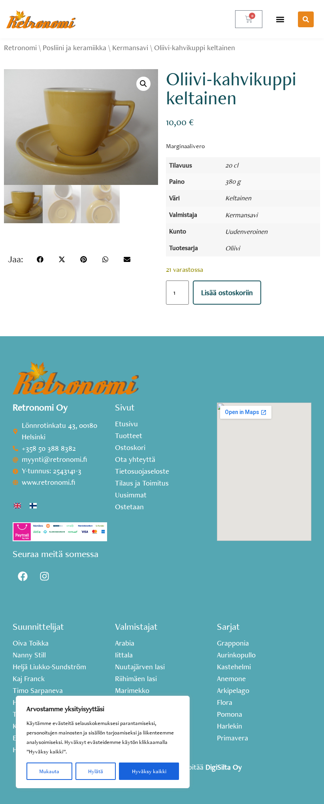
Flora (224, 702)
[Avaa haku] (306, 19)
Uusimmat (131, 495)
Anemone (231, 679)
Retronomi (20, 48)
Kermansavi (130, 48)
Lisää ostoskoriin (227, 292)
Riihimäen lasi (136, 679)
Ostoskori (130, 448)
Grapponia (233, 643)
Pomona (229, 714)
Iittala (124, 655)
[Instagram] (44, 576)
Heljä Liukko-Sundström (49, 667)
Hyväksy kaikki (149, 771)
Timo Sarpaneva (38, 691)
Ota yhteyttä (135, 459)
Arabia (124, 643)
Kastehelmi (234, 667)
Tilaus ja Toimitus (142, 483)
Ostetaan (129, 507)
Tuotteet (128, 436)
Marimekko (132, 691)
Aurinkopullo (236, 655)
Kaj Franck (29, 679)
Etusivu (126, 424)
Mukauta (49, 771)
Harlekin (229, 726)
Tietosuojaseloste (142, 471)
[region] (103, 742)
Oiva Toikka (31, 643)
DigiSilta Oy (223, 767)
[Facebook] (22, 576)
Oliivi (232, 247)
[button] (280, 19)
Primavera (232, 738)
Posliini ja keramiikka (74, 48)
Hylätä (95, 771)
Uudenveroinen (246, 231)
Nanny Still (29, 655)
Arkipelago (233, 691)
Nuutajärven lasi (140, 667)
